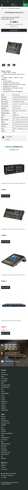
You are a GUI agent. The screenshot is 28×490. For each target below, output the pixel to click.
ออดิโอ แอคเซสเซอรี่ (5, 444)
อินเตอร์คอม (3, 446)
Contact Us (4, 469)
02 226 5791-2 (11, 349)
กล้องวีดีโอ (3, 425)
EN (3, 1)
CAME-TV (3, 404)
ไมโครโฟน (3, 458)
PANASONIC (4, 401)
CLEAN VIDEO (4, 410)
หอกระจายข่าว (4, 439)
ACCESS (3, 399)
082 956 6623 (10, 347)
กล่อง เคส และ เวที (5, 423)
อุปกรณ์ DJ (3, 448)
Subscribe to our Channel (9, 473)
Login (25, 1)
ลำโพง (2, 435)
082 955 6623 (10, 344)
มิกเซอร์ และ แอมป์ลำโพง (6, 433)
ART (2, 389)
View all (3, 372)
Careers (3, 467)
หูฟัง (2, 442)
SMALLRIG (3, 408)
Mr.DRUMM (4, 381)
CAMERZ (3, 406)
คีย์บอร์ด (3, 429)
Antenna (3, 418)
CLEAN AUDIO (4, 374)
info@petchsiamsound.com (12, 361)
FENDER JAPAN (5, 393)
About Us (3, 465)
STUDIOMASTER (5, 387)
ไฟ (1, 456)
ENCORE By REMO (5, 385)
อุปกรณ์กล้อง (4, 450)
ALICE (2, 395)
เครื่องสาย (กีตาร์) (5, 454)
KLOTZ (3, 391)
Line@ (4, 477)
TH (5, 1)
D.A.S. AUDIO (4, 378)
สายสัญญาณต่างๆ (5, 437)
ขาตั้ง (2, 427)
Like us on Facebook (7, 475)
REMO (2, 383)
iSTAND (3, 397)
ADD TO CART (14, 30)
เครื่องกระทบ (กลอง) (5, 452)
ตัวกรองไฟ (3, 431)
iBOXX (2, 376)
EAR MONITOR (5, 421)
